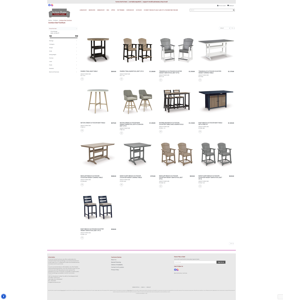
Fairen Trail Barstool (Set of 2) (131, 71)
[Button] (234, 10)
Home (50, 20)
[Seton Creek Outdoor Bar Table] (98, 102)
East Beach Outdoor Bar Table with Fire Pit (210, 123)
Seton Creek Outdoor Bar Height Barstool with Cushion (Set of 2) (131, 124)
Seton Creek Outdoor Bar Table (93, 123)
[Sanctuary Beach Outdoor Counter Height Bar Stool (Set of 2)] (216, 155)
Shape (51, 47)
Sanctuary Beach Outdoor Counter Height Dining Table (131, 176)
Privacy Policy (115, 269)
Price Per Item (53, 28)
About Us (113, 259)
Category (51, 44)
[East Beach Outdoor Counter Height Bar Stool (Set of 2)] (98, 208)
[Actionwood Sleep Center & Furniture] (59, 13)
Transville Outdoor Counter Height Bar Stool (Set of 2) (170, 72)
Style (50, 51)
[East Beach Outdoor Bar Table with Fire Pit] (216, 102)
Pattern (51, 58)
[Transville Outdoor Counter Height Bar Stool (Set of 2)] (176, 50)
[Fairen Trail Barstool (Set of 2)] (137, 50)
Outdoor (139, 10)
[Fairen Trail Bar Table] (98, 50)
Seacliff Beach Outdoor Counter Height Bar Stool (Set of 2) (171, 177)
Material (51, 68)
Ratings (51, 40)
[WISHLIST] (82, 78)
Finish (50, 65)
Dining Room (100, 10)
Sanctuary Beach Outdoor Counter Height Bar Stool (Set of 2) (210, 177)
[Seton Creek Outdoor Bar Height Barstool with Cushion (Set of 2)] (137, 102)
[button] (221, 5)
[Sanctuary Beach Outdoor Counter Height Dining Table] (137, 155)
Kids (108, 10)
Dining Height (52, 54)
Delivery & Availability (117, 264)
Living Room (83, 10)
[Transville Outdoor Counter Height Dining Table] (216, 50)
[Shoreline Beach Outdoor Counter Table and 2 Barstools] (176, 102)
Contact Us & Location (117, 267)
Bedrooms (92, 10)
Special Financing (116, 262)
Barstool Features (54, 72)
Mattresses (120, 10)
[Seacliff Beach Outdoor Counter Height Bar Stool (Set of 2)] (176, 155)
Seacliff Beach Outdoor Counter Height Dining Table (92, 176)
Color (50, 61)
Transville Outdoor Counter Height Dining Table (209, 72)
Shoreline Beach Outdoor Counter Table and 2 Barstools (171, 123)
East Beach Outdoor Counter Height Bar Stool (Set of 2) (92, 229)
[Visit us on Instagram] (52, 5)
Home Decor (130, 10)
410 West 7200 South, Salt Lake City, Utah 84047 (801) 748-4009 (161, 10)
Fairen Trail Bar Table (89, 71)
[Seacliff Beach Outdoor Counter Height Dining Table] (98, 155)
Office (113, 10)
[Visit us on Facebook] (49, 5)
